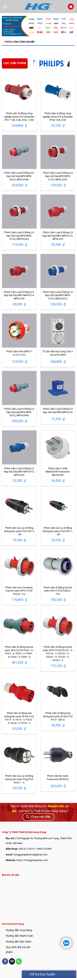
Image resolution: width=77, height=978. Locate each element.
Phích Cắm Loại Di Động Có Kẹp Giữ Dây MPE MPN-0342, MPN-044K (19, 176)
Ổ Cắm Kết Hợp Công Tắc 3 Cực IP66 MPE (58, 353)
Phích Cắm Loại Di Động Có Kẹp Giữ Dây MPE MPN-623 (58, 410)
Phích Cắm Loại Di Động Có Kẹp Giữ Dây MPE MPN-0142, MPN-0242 (19, 235)
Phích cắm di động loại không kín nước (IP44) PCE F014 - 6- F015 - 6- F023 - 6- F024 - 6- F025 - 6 (19, 717)
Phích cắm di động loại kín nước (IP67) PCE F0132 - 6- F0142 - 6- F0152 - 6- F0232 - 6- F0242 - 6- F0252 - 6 (58, 653)
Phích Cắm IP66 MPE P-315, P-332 (19, 353)
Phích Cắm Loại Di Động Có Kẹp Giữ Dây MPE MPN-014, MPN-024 (19, 295)
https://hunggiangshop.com (32, 860)
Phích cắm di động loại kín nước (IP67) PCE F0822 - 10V (58, 590)
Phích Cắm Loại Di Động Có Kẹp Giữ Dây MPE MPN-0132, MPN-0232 (58, 295)
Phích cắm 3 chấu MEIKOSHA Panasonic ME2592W (58, 471)
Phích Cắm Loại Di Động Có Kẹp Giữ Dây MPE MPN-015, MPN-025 (57, 235)
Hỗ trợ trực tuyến (42, 974)
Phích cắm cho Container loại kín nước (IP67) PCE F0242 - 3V (19, 590)
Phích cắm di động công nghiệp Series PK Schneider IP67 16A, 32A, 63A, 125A (19, 116)
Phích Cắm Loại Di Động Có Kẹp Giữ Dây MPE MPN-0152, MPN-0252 (58, 176)
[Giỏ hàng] (71, 7)
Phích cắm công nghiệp (20, 41)
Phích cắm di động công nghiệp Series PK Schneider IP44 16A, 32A (58, 116)
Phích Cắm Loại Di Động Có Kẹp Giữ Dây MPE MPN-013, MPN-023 (19, 471)
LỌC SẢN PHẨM (15, 63)
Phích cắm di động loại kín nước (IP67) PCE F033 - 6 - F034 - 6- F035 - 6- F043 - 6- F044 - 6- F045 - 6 (19, 651)
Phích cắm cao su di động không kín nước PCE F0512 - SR (19, 531)
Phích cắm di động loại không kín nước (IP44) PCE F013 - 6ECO (58, 716)
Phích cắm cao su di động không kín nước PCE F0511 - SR (58, 531)
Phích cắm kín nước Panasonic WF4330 (58, 777)
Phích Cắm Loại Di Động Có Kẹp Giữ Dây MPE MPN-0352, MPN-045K (19, 412)
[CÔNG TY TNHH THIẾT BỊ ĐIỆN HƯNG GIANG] (38, 6)
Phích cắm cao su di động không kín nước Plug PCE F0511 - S (19, 779)
